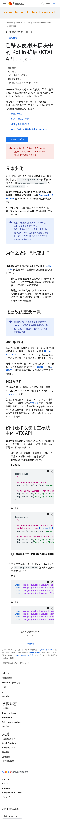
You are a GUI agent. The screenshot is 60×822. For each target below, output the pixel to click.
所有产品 (6, 797)
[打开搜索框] (42, 3)
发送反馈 (13, 37)
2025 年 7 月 (19, 148)
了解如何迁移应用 (17, 139)
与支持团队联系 (9, 738)
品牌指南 (6, 756)
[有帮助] (27, 32)
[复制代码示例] (52, 471)
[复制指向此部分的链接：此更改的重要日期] (44, 312)
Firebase (9, 23)
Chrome (5, 783)
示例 (4, 687)
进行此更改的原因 (20, 119)
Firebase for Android (41, 12)
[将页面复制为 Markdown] (25, 59)
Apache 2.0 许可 (35, 652)
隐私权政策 (14, 809)
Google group (8, 747)
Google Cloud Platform (12, 792)
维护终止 (34, 403)
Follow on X (7, 717)
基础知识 (12, 26)
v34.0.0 (12, 394)
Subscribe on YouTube (11, 722)
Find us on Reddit (9, 713)
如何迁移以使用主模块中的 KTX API (29, 129)
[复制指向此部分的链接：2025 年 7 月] (24, 381)
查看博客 (6, 708)
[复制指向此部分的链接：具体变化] (26, 169)
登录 (55, 3)
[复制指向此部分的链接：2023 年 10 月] (26, 342)
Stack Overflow (9, 743)
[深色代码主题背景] (47, 471)
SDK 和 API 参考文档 (11, 682)
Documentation (12, 12)
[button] (32, 554)
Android (5, 779)
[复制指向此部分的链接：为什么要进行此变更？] (8, 258)
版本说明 (39, 367)
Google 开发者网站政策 (23, 655)
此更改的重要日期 (20, 124)
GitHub (5, 696)
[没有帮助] (31, 32)
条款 (4, 809)
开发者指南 (7, 678)
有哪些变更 (16, 114)
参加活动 (6, 726)
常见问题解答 (8, 761)
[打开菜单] (4, 3)
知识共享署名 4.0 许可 (46, 649)
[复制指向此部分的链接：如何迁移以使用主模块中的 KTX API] (34, 433)
